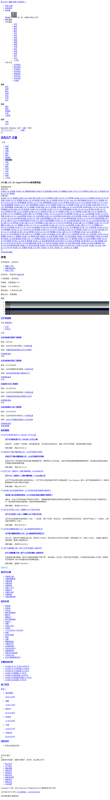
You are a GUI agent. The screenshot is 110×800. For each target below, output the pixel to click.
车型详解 (8, 160)
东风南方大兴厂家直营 (9, 384)
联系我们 (8, 773)
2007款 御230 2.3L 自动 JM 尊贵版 (67, 241)
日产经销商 (6, 318)
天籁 (24, 128)
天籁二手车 (9, 588)
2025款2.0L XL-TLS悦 (13, 666)
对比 (15, 35)
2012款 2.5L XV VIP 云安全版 (93, 230)
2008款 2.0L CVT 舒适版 (31, 239)
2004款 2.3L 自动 (33, 248)
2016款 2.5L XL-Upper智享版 (15, 216)
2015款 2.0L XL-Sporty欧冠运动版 (92, 221)
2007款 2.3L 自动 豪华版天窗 (43, 241)
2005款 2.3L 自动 (81, 245)
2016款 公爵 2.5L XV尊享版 (32, 214)
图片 (15, 31)
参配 (7, 148)
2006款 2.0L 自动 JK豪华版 (91, 243)
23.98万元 (25, 669)
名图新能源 (9, 651)
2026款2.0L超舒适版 (12, 675)
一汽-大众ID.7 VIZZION (14, 630)
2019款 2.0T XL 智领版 (55, 212)
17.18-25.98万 (10, 721)
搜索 (23, 130)
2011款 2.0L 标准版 (48, 234)
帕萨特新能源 (10, 613)
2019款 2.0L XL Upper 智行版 (83, 209)
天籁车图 (8, 581)
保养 (7, 176)
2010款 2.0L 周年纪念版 (30, 236)
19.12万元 (25, 671)
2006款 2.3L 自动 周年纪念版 (69, 243)
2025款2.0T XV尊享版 (13, 669)
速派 (7, 637)
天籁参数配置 (10, 579)
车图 (7, 151)
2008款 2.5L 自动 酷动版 (12, 239)
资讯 (15, 38)
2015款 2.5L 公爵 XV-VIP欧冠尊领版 (95, 216)
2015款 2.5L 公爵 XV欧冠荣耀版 (42, 221)
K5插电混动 (9, 646)
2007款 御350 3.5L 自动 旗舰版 (92, 241)
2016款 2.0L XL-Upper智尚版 (84, 214)
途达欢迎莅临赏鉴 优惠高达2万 (18, 373)
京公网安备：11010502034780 (28, 792)
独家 (15, 44)
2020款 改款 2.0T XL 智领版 (24, 207)
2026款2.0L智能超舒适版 (14, 678)
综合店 (7, 329)
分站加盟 (8, 784)
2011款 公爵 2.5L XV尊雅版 (29, 234)
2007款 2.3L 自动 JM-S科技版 (47, 243)
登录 (7, 6)
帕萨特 (7, 615)
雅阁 (7, 701)
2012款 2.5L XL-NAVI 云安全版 (52, 230)
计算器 (16, 80)
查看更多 (4, 567)
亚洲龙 (7, 628)
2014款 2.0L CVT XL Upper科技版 (61, 225)
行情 (15, 47)
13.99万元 (22, 680)
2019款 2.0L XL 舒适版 (19, 212)
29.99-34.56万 (10, 737)
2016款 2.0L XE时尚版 (52, 216)
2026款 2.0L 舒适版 (8, 191)
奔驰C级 (9, 733)
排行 (15, 56)
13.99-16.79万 (10, 729)
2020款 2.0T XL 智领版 (47, 205)
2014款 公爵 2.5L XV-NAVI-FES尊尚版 (57, 223)
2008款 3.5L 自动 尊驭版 (87, 239)
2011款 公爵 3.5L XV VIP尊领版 (68, 232)
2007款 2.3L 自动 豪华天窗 (26, 243)
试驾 (2, 354)
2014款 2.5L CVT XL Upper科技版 (36, 225)
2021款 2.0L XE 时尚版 (31, 200)
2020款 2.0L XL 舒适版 (64, 205)
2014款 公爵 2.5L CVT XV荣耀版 (87, 225)
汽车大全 (12, 128)
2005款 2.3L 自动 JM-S (66, 245)
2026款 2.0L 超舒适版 (44, 191)
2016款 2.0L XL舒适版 (35, 216)
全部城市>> (21, 2)
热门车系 (5, 684)
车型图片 (17, 69)
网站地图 (8, 768)
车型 (15, 24)
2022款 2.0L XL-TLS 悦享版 (63, 198)
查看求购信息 (10, 268)
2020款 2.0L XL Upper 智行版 (80, 203)
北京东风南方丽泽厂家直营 (11, 337)
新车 (15, 49)
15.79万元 (28, 678)
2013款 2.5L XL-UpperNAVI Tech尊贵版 (25, 230)
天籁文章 (8, 583)
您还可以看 (6, 572)
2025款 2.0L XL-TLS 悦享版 (77, 191)
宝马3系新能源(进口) (13, 657)
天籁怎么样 (9, 592)
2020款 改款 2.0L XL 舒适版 (45, 207)
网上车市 (4, 2)
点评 (7, 164)
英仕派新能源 (10, 619)
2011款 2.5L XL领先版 (88, 234)
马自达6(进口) (10, 648)
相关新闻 (5, 430)
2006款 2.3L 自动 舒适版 (49, 245)
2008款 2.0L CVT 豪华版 (68, 239)
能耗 (7, 166)
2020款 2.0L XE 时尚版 (82, 205)
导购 (7, 89)
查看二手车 (9, 266)
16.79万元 (22, 673)
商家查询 (17, 74)
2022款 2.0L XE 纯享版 (44, 198)
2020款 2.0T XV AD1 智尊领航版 (26, 205)
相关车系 (5, 601)
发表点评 (20, 274)
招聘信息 (8, 770)
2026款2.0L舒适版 (12, 680)
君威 (7, 632)
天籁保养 (8, 585)
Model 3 (8, 621)
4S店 (7, 327)
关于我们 (8, 766)
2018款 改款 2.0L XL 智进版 (92, 212)
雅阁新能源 (9, 641)
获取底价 (7, 354)
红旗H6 (8, 608)
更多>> (3, 689)
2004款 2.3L (58, 248)
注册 (10, 6)
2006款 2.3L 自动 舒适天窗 (29, 245)
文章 (7, 162)
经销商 (7, 111)
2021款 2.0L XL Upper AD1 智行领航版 (72, 200)
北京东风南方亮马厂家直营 (11, 360)
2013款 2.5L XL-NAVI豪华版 (68, 227)
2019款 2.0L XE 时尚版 (38, 209)
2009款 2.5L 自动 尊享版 (49, 236)
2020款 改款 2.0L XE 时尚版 (18, 209)
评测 (15, 51)
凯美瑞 (7, 606)
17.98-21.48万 (10, 705)
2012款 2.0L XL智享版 (25, 232)
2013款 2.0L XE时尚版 (48, 227)
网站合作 (8, 782)
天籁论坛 (8, 590)
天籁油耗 (8, 594)
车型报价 (17, 65)
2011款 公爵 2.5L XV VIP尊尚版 (67, 234)
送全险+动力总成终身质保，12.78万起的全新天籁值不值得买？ (29, 495)
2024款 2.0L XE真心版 (26, 198)
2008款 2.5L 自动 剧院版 (67, 236)
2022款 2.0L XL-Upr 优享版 (84, 198)
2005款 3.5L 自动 (95, 245)
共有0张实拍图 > (7, 252)
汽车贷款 (17, 78)
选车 (15, 33)
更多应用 (8, 8)
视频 (15, 42)
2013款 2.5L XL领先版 (87, 227)
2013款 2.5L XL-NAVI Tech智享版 (27, 227)
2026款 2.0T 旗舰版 (59, 191)
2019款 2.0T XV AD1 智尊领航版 (59, 209)
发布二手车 (9, 270)
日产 (19, 128)
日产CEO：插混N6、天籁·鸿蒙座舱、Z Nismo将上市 (25, 476)
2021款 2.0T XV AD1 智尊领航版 (39, 203)
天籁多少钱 (9, 576)
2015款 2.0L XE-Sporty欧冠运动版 (13, 218)
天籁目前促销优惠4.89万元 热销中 (19, 350)
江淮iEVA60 (9, 655)
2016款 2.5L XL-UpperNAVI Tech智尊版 (58, 214)
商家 (15, 40)
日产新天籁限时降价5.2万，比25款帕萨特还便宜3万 (24, 533)
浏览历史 (5, 741)
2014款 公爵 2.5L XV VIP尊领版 (31, 223)
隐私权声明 (9, 777)
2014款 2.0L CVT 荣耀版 (14, 225)
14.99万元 (24, 675)
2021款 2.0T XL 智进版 (95, 200)
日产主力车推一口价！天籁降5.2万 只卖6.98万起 (23, 514)
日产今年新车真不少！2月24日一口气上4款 (21, 439)
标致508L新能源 (11, 653)
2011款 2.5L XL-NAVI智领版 (45, 232)
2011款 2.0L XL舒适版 (88, 232)
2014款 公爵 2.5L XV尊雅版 (83, 223)
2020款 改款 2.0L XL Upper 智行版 (69, 207)
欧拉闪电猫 (9, 635)
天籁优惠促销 (10, 597)
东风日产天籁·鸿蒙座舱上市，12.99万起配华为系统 (24, 456)
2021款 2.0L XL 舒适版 (48, 200)
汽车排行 (17, 76)
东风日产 (6, 137)
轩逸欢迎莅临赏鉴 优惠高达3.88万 (19, 396)
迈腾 (7, 623)
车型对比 (17, 71)
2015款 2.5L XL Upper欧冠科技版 (67, 221)
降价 (15, 29)
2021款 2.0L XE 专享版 (60, 203)
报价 (15, 26)
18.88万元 (25, 666)
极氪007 (8, 617)
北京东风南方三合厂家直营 (11, 407)
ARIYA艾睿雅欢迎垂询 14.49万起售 (19, 419)
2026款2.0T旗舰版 (12, 673)
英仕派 (7, 610)
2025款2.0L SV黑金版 (13, 671)
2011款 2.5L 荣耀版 (13, 236)
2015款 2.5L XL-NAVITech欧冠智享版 (90, 218)
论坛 (15, 58)
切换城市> (9, 323)
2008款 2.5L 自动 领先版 (49, 239)
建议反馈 (8, 775)
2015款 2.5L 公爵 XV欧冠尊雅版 (39, 218)
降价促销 (17, 67)
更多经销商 (5, 426)
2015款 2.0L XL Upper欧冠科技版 (63, 218)
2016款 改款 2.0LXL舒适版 (71, 216)
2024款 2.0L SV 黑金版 (9, 198)
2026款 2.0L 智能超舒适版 (25, 191)
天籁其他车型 (7, 662)
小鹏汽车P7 (9, 644)
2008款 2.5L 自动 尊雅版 (86, 236)
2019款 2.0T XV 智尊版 (37, 212)
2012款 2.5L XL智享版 (73, 230)
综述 (7, 146)
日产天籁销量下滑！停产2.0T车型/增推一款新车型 (24, 553)
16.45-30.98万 (10, 713)
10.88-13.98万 (10, 697)
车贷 (7, 169)
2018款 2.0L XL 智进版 (72, 212)
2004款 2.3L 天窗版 (19, 248)
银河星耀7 (9, 693)
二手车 (16, 60)
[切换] (14, 2)
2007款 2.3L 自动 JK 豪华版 (22, 241)
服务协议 (8, 779)
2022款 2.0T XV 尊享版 (13, 200)
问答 (15, 53)
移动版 (7, 10)
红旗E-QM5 (9, 626)
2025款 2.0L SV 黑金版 (96, 191)
